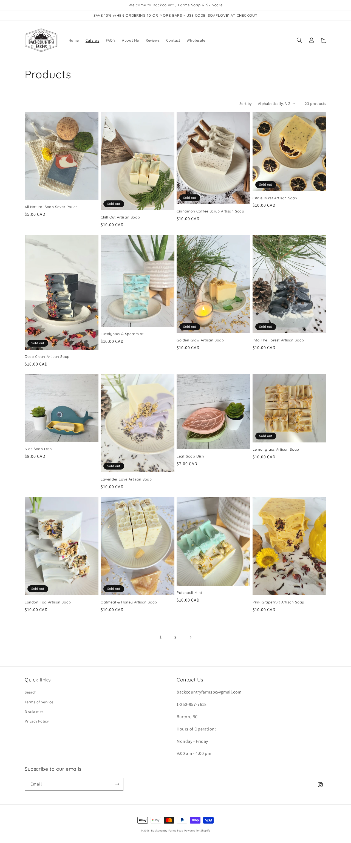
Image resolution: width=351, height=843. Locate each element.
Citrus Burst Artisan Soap (275, 198)
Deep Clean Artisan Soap (47, 356)
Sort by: (246, 103)
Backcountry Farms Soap (167, 830)
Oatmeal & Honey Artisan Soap (129, 602)
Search (31, 692)
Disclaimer (34, 711)
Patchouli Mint (189, 592)
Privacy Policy (37, 721)
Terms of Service (39, 702)
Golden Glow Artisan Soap (200, 340)
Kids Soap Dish (38, 449)
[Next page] (190, 637)
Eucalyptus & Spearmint (122, 334)
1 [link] (161, 637)
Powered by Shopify (197, 830)
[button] (299, 40)
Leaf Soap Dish (190, 456)
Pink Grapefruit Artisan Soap (278, 602)
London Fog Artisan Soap (48, 602)
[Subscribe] (117, 784)
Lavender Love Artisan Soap (126, 479)
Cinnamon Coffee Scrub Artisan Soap (210, 211)
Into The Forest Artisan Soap (278, 340)
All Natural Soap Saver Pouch (51, 207)
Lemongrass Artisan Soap (276, 449)
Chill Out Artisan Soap (120, 217)
